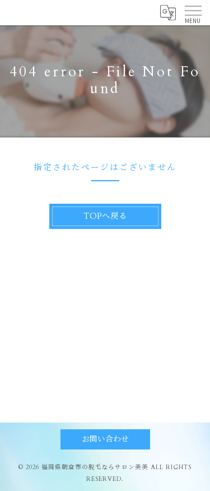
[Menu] (193, 12)
